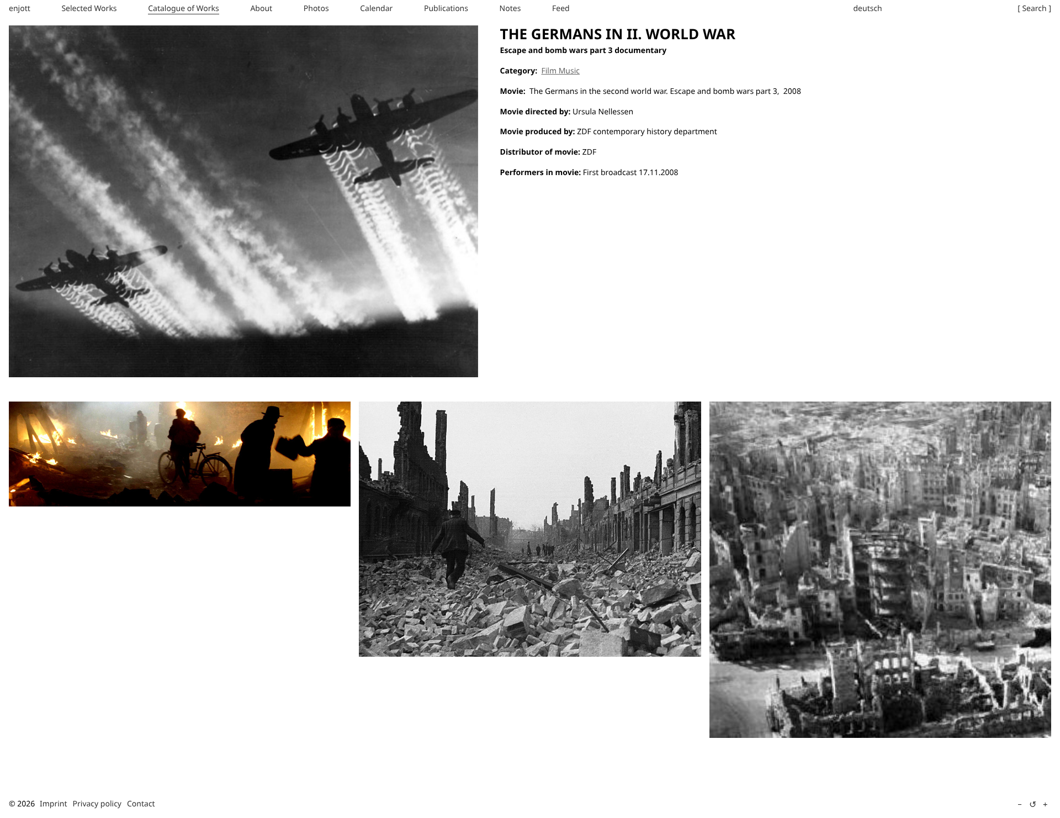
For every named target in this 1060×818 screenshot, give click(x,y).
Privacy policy (97, 804)
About (261, 8)
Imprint (53, 804)
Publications (446, 8)
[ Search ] (1034, 8)
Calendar (376, 8)
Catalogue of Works (183, 8)
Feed (561, 8)
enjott (19, 8)
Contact (141, 804)
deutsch (867, 8)
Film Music (560, 71)
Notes (510, 8)
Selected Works (88, 8)
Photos (316, 8)
